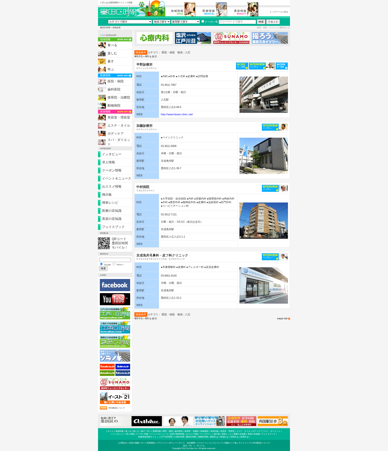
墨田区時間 (105, 27)
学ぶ (111, 69)
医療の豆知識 (111, 210)
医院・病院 (116, 81)
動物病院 (114, 105)
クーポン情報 (111, 170)
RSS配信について (117, 408)
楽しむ (112, 53)
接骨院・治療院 (119, 97)
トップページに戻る (279, 12)
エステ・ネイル (119, 125)
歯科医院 (114, 89)
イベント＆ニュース (116, 178)
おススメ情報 (111, 186)
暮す (111, 61)
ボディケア (116, 133)
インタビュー (111, 154)
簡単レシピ (110, 202)
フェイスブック (113, 227)
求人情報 (108, 162)
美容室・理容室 (119, 117)
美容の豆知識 (111, 218)
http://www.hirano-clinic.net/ (177, 114)
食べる (112, 45)
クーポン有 (211, 21)
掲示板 (107, 194)
